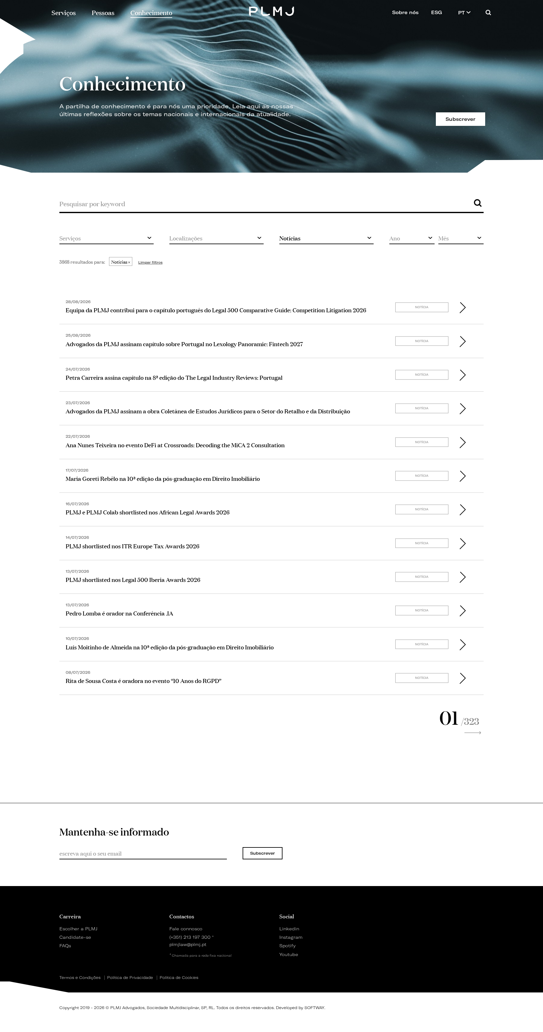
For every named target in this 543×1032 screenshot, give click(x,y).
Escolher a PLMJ (78, 928)
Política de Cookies (179, 978)
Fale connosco (185, 928)
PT (462, 13)
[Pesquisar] (488, 12)
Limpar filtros (150, 262)
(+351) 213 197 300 (190, 937)
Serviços (64, 12)
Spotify (287, 945)
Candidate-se (75, 937)
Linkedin (289, 928)
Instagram (291, 937)
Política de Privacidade (130, 978)
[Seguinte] (473, 732)
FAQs (65, 945)
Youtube (288, 954)
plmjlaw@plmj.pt (187, 944)
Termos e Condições (80, 978)
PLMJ (271, 10)
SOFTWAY (314, 1007)
